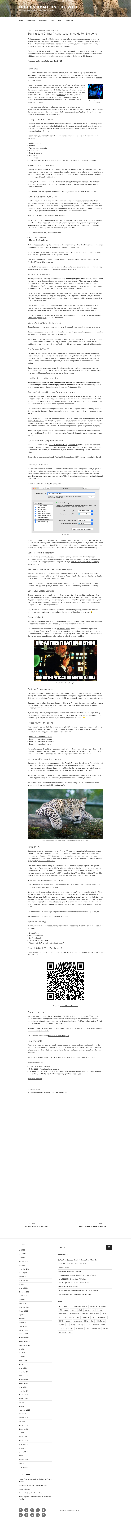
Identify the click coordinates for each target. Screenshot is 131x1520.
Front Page (35, 1090)
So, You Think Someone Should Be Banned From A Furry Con (77, 1260)
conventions (63, 1313)
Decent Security (35, 933)
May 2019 (22, 1353)
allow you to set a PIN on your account (63, 445)
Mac (77, 1317)
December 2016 (24, 1391)
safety (47, 1092)
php (91, 1321)
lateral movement (45, 129)
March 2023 (23, 1273)
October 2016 (23, 1398)
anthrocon (102, 1306)
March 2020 (23, 1326)
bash (94, 1310)
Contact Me (69, 20)
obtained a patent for (72, 172)
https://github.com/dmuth (39, 1024)
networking (85, 1317)
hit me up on (56, 1024)
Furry (52, 20)
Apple (66, 1310)
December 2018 (24, 1372)
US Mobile (56, 457)
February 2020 (23, 1330)
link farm (56, 902)
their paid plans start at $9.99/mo (73, 775)
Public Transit (100, 1321)
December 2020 (24, 1307)
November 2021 (24, 1292)
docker (104, 1313)
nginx (94, 1317)
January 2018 (23, 1376)
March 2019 (23, 1360)
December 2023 (24, 1269)
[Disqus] (65, 1125)
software (63, 1092)
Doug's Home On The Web (48, 7)
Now (59, 20)
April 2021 (22, 1299)
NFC (66, 255)
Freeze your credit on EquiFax (40, 737)
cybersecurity (36, 1092)
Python (61, 1324)
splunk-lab (69, 1328)
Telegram (50, 557)
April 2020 (22, 1322)
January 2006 (23, 1467)
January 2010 (23, 1452)
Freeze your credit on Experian (40, 739)
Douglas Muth (52, 30)
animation (93, 1306)
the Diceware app (47, 1028)
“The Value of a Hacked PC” (39, 940)
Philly (86, 1321)
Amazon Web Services (79, 1306)
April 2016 (22, 1406)
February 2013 (23, 1440)
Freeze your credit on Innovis (40, 744)
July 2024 (22, 1265)
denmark (85, 1313)
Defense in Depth (63, 629)
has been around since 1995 (38, 1031)
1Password (69, 85)
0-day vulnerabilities (59, 332)
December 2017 (24, 1379)
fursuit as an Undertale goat (58, 1036)
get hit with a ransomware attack (76, 344)
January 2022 (23, 1288)
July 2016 (22, 1402)
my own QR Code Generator (69, 1006)
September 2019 (24, 1345)
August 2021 (23, 1296)
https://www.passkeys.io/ (37, 318)
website (105, 1328)
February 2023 (23, 1277)
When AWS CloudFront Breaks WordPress (32, 1485)
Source (87, 841)
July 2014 (22, 1421)
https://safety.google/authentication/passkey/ (68, 315)
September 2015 (24, 1410)
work (70, 1332)
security (54, 1092)
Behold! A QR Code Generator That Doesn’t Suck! (74, 1283)
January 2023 (23, 1280)
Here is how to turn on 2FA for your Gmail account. (46, 216)
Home (21, 20)
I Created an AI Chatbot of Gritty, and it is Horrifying (74, 1294)
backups (87, 1310)
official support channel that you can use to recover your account (67, 770)
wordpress (62, 1332)
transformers (96, 1328)
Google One (69, 763)
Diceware (61, 95)
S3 (67, 1324)
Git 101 (71, 1317)
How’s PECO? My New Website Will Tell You (72, 1279)
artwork (73, 1310)
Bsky (62, 1024)
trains (87, 1328)
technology (79, 1328)
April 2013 (22, 1433)
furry (60, 1317)
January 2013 (23, 1444)
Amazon (67, 1306)
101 (60, 1306)
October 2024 (23, 1261)
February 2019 (23, 1364)
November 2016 (24, 1395)
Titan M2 (83, 192)
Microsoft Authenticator (38, 240)
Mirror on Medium (35, 1079)
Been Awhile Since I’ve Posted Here (30, 1493)
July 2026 (22, 1250)
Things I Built (42, 20)
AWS (80, 1310)
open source (102, 1317)
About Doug (31, 20)
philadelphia (78, 1321)
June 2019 (22, 1349)
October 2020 (23, 1311)
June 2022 (22, 1284)
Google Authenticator (37, 238)
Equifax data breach (44, 729)
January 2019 (23, 1368)
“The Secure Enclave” (90, 170)
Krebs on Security (36, 936)
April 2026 (22, 1257)
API (60, 1310)
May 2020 (22, 1318)
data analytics (74, 1313)
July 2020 (22, 1315)
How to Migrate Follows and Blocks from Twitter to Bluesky (77, 1275)
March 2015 (23, 1414)
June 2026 (22, 1254)
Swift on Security (35, 938)
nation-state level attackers (38, 184)
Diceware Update (24, 1489)
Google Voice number (36, 421)
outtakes (68, 1321)
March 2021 (23, 1303)
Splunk (61, 1328)
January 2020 (23, 1334)
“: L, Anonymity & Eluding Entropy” (46, 943)
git (66, 1317)
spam (103, 1324)
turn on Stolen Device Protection (86, 431)
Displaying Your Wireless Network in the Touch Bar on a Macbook (79, 1290)
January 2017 (23, 1387)
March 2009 (23, 1456)
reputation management (73, 912)
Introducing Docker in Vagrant (68, 1286)
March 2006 (23, 1463)
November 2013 (24, 1429)
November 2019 (24, 1341)
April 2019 (22, 1356)
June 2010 (22, 1448)
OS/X (61, 1321)
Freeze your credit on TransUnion (41, 742)
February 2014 (23, 1425)
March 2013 (23, 1437)
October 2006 (23, 1459)
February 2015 (23, 1418)
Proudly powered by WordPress (68, 1510)
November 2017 (24, 1383)
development (94, 1313)
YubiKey (66, 252)
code (100, 1310)
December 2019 (24, 1337)
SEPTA (88, 1324)
